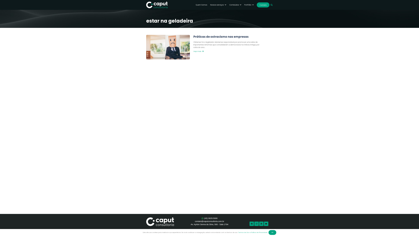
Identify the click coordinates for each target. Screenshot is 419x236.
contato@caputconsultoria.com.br (209, 221)
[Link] (224, 47)
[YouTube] (266, 224)
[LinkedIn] (261, 224)
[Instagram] (256, 224)
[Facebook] (252, 224)
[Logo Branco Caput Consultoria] (157, 5)
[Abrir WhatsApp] (413, 230)
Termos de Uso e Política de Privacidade (252, 232)
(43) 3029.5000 (210, 218)
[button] (271, 5)
